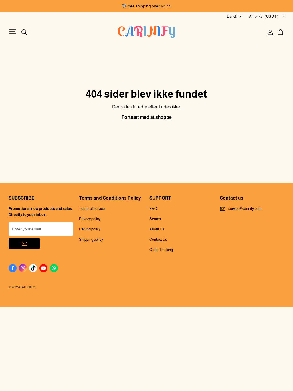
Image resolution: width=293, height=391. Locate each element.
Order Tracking (161, 250)
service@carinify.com (245, 208)
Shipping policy (91, 239)
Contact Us (158, 239)
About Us (156, 229)
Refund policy (89, 229)
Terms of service (92, 208)
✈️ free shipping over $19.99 (146, 6)
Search (155, 219)
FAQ (153, 208)
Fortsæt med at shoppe (147, 117)
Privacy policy (89, 219)
